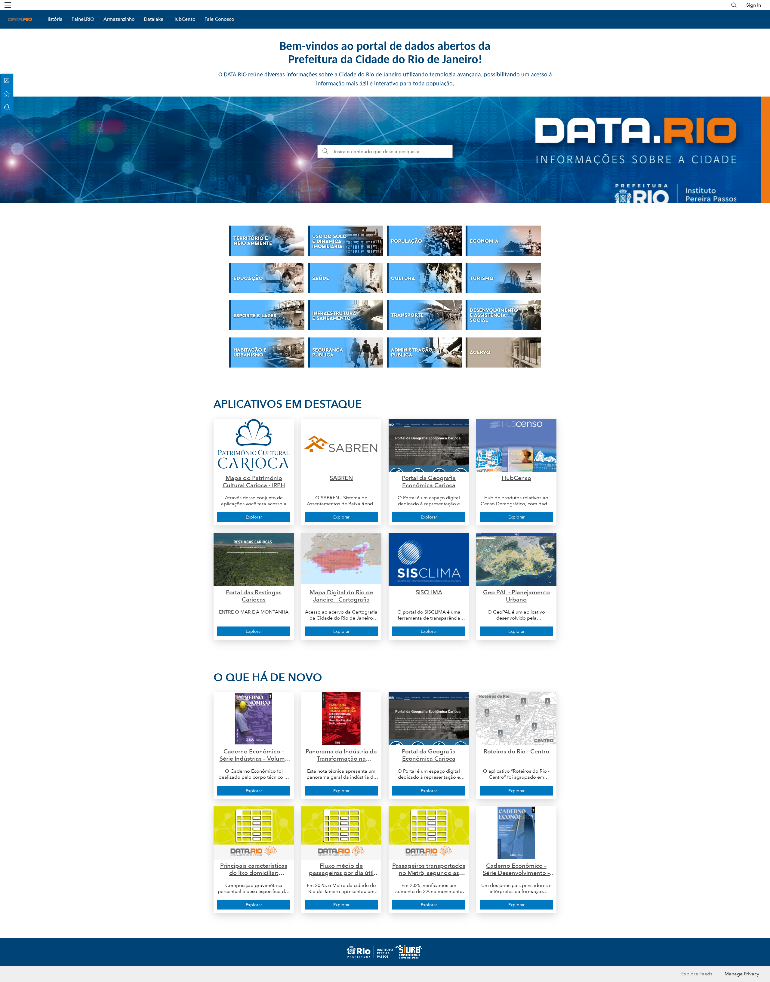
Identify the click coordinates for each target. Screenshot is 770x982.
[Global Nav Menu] (8, 5)
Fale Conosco (219, 19)
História (54, 19)
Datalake (153, 19)
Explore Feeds (696, 974)
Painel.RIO (83, 19)
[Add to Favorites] (6, 93)
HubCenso (184, 19)
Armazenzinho (119, 19)
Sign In (753, 5)
